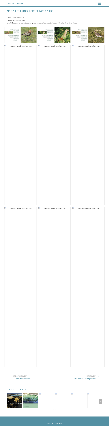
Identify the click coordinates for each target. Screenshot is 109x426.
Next (100, 401)
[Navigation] (99, 3)
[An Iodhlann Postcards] (62, 392)
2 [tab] (56, 409)
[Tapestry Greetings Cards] (78, 392)
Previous (8, 401)
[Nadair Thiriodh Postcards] (30, 392)
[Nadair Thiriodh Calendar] (14, 392)
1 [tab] (53, 409)
